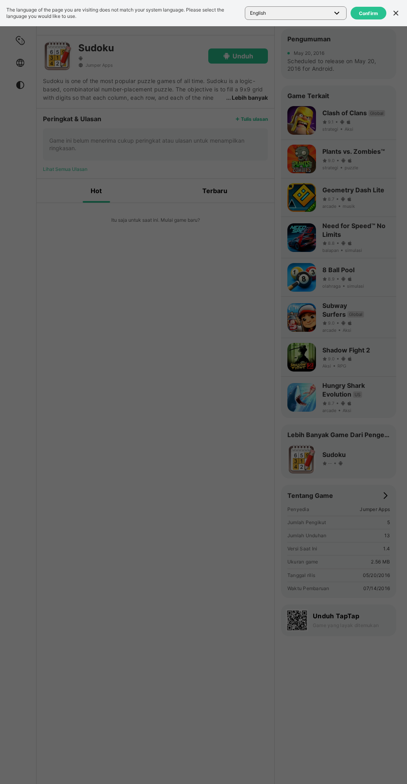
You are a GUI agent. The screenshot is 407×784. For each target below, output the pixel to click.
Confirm (368, 13)
